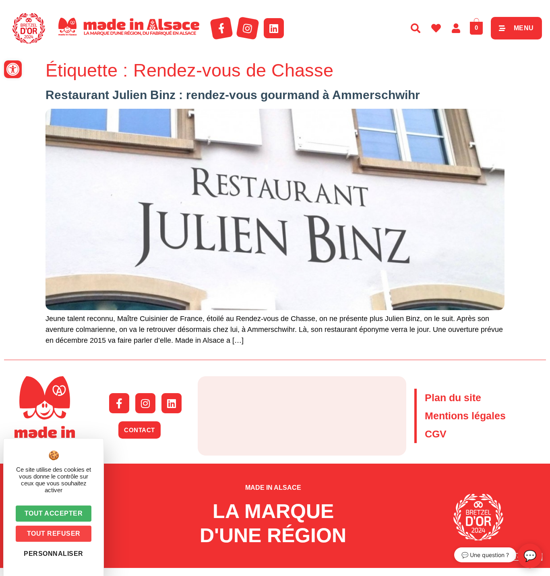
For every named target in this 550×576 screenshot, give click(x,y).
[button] (13, 69)
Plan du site (453, 397)
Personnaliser (53, 553)
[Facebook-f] (221, 28)
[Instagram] (247, 28)
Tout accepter (54, 513)
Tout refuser (54, 533)
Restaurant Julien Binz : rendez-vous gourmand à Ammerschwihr (232, 95)
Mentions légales (465, 415)
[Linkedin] (274, 28)
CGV (436, 433)
